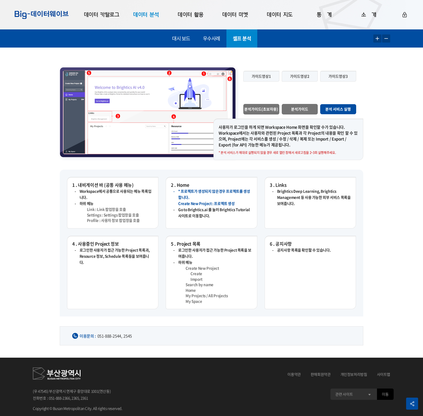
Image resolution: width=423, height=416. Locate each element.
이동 (385, 394)
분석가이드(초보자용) (261, 109)
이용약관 (294, 374)
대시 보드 (181, 38)
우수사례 (211, 38)
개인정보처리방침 (354, 374)
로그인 (404, 15)
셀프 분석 (242, 38)
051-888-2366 (59, 398)
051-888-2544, (109, 336)
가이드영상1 (261, 76)
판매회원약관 (321, 374)
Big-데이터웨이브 (42, 15)
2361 (84, 398)
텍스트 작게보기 (386, 39)
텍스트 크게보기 (377, 39)
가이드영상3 (338, 76)
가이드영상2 (299, 76)
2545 (127, 336)
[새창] (57, 374)
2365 (75, 398)
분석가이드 (299, 109)
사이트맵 (383, 374)
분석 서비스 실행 (338, 109)
